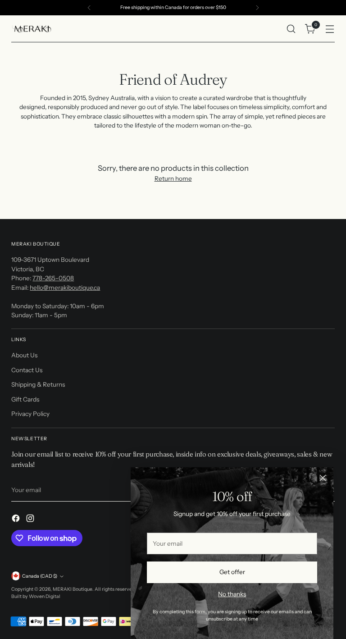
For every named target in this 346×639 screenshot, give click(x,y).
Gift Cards (25, 399)
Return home (173, 178)
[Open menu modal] (330, 29)
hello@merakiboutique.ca (65, 287)
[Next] (257, 7)
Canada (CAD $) (39, 576)
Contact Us (26, 370)
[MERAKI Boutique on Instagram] (31, 519)
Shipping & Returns (38, 384)
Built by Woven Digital (35, 596)
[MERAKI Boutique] (31, 29)
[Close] (323, 478)
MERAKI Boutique (72, 589)
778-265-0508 (53, 278)
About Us (24, 355)
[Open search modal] (291, 29)
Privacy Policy (30, 413)
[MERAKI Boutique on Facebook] (16, 519)
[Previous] (89, 7)
